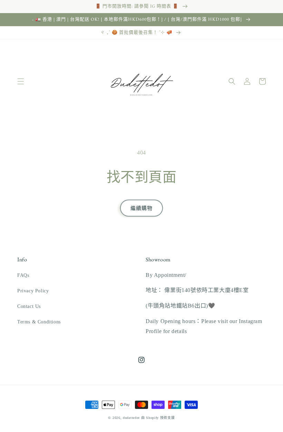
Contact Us (29, 306)
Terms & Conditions (39, 321)
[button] (20, 81)
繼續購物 (141, 208)
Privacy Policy (33, 290)
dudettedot (131, 418)
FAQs (23, 275)
